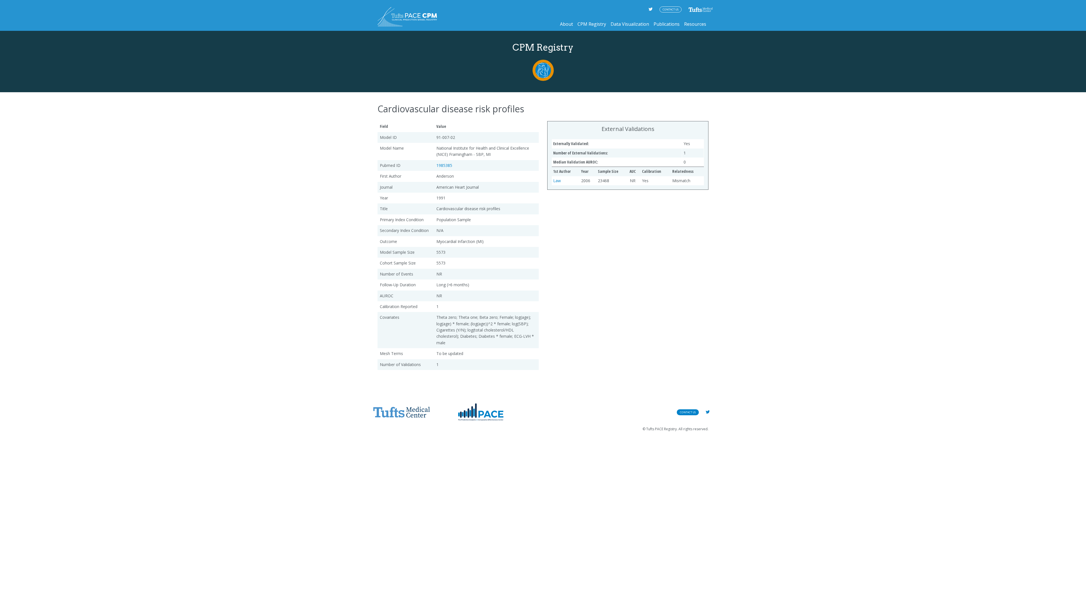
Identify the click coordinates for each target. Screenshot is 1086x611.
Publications (667, 24)
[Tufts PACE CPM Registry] (407, 17)
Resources (695, 24)
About (566, 24)
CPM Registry (592, 24)
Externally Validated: (571, 143)
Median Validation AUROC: (575, 162)
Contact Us (670, 9)
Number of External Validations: (580, 153)
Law (557, 180)
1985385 (444, 165)
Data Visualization (630, 24)
